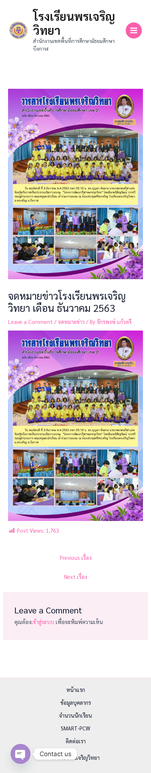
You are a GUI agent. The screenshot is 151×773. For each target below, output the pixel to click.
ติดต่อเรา (76, 740)
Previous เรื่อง (76, 557)
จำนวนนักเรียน (75, 715)
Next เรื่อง (75, 576)
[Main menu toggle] (134, 30)
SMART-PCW (75, 728)
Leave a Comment (30, 321)
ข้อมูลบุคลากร (75, 702)
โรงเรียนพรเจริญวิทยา (74, 22)
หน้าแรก (75, 689)
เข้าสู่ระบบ (42, 621)
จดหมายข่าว (71, 321)
